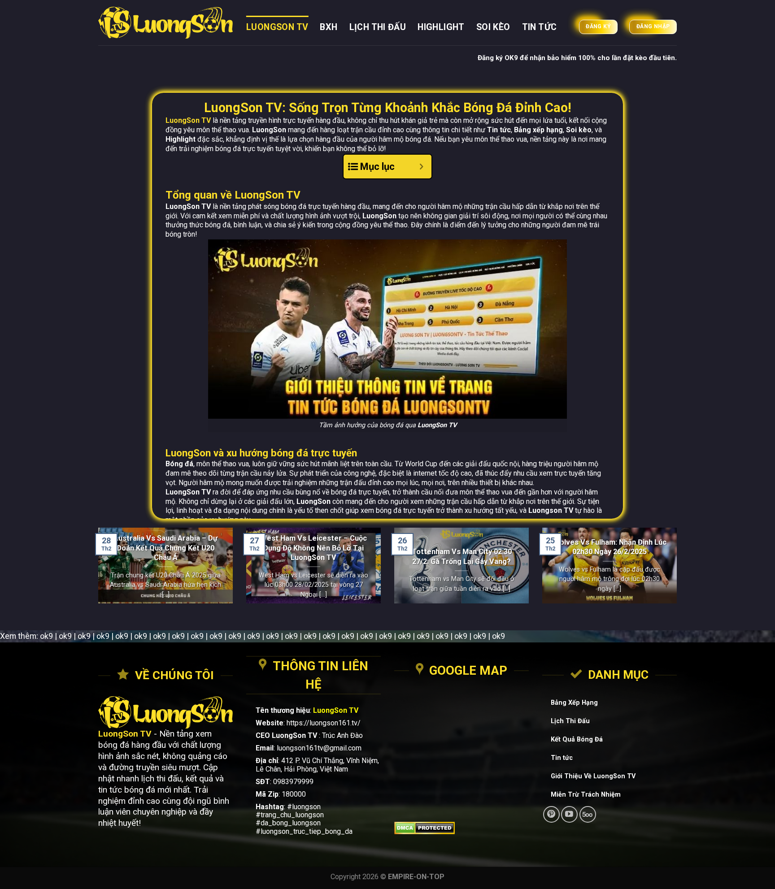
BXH (328, 27)
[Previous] (96, 571)
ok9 (46, 636)
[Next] (678, 571)
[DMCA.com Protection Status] (461, 828)
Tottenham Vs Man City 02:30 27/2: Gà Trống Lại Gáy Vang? (462, 556)
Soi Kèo (493, 27)
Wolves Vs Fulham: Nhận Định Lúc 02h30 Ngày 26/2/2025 (609, 547)
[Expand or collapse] (421, 166)
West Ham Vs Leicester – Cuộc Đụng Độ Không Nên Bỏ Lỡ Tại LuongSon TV (313, 548)
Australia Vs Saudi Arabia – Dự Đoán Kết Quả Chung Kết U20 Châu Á (165, 548)
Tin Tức (539, 27)
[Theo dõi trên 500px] (587, 814)
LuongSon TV (277, 27)
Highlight (441, 27)
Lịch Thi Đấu (377, 27)
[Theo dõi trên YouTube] (569, 814)
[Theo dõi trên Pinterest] (551, 814)
